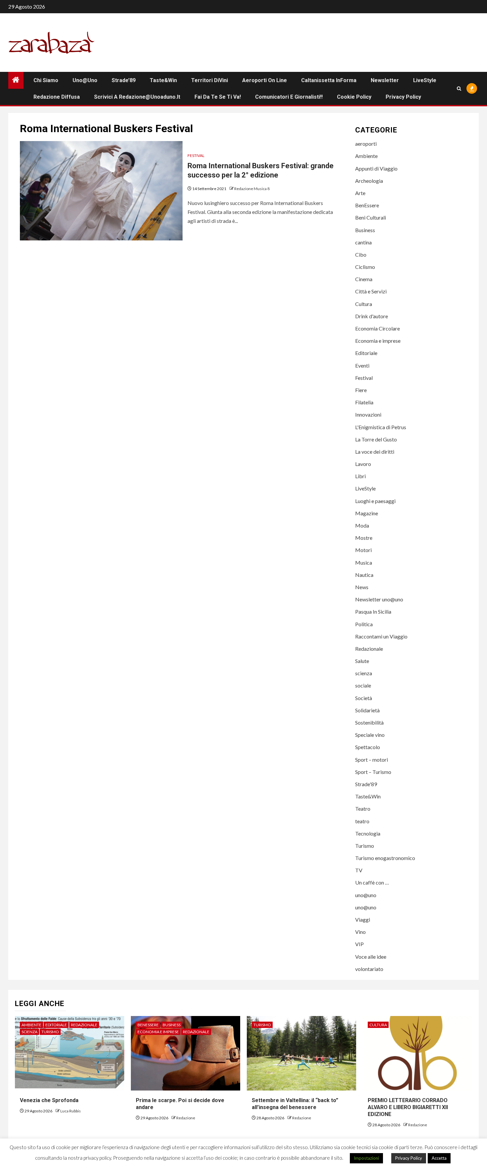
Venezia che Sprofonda (49, 1100)
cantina (363, 242)
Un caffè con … (372, 882)
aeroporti (366, 143)
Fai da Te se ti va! (217, 97)
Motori (363, 550)
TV (358, 870)
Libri (360, 476)
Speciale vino (370, 735)
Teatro (362, 808)
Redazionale (369, 648)
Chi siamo (45, 80)
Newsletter (385, 80)
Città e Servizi (371, 291)
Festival (196, 155)
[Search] (459, 88)
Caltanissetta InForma (328, 80)
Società (363, 698)
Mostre (363, 537)
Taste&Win (163, 80)
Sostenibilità (369, 722)
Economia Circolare (377, 328)
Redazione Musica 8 (252, 188)
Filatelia (364, 402)
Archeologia (369, 181)
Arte (360, 193)
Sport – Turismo (373, 772)
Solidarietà (367, 710)
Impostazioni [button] (366, 1158)
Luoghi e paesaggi (375, 501)
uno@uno (85, 80)
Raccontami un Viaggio (381, 636)
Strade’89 (123, 80)
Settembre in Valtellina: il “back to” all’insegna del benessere (295, 1103)
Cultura (363, 304)
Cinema (363, 279)
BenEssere (367, 205)
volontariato (369, 969)
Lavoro (363, 464)
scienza (363, 673)
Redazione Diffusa (56, 97)
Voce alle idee (370, 956)
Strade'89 (366, 784)
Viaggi (362, 919)
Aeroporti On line (264, 80)
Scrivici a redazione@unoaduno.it (137, 97)
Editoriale (366, 353)
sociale (363, 685)
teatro (362, 821)
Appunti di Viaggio (376, 168)
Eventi (362, 365)
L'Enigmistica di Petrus (380, 427)
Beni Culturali (370, 217)
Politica (364, 624)
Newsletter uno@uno (379, 599)
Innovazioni (368, 414)
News (361, 587)
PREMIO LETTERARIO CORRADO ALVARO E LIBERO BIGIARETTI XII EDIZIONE (408, 1107)
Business (365, 230)
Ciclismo (365, 267)
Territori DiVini (209, 80)
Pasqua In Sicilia (373, 611)
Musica (363, 562)
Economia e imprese (378, 340)
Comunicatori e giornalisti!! (289, 97)
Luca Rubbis (70, 1110)
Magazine (366, 513)
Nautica (364, 575)
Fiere (361, 390)
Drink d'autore (371, 316)
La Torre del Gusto (376, 439)
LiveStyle (424, 80)
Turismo (364, 845)
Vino (360, 932)
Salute (362, 661)
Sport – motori (371, 759)
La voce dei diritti (374, 451)
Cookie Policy (354, 97)
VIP (359, 944)
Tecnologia (367, 833)
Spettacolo (367, 747)
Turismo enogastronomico (385, 858)
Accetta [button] (439, 1158)
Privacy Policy (403, 97)
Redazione (185, 1117)
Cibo (360, 254)
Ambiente (366, 156)
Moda (362, 525)
